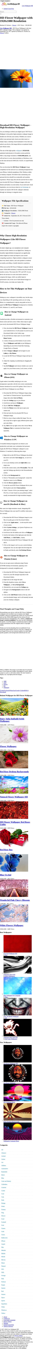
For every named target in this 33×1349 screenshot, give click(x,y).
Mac (2, 1247)
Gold (2, 1231)
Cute (2, 1197)
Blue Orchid (5, 875)
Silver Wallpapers (10, 976)
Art (2, 1162)
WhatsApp (12, 690)
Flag (2, 1212)
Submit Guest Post (9, 8)
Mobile (3, 1253)
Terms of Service (8, 1326)
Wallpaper (6, 687)
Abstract (3, 1153)
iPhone (3, 1241)
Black (3, 1175)
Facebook (6, 690)
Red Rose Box (6, 850)
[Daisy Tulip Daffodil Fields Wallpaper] (14, 715)
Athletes (3, 1165)
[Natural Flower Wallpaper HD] (14, 793)
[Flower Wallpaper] (14, 742)
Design (3, 1203)
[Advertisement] (16, 51)
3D (6, 1018)
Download (3, 692)
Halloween (4, 1238)
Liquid (3, 1244)
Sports (3, 1300)
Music (3, 1263)
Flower (14, 25)
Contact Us (7, 1318)
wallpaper (18, 150)
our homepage (24, 187)
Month (3, 1256)
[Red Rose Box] (14, 846)
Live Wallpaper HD (27, 5)
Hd (4, 686)
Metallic (3, 1250)
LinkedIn (22, 690)
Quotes (3, 1288)
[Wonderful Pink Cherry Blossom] (14, 896)
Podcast (3, 1282)
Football (3, 1222)
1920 (5, 683)
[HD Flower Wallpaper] (16, 78)
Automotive (4, 1168)
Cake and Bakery (6, 1181)
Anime (3, 1159)
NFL (2, 1269)
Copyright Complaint (9, 1320)
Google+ (17, 690)
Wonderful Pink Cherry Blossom (15, 900)
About (5, 1317)
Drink (3, 1206)
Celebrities (4, 1184)
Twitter (2, 690)
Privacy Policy (8, 1321)
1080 (5, 681)
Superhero (4, 1304)
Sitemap (6, 1323)
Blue (6, 997)
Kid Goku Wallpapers (11, 1039)
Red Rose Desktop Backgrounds (14, 771)
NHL (2, 1272)
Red (6, 955)
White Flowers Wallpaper (11, 925)
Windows (4, 1310)
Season (3, 1294)
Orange (3, 1275)
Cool (2, 1194)
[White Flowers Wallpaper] (14, 921)
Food (2, 1219)
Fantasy (3, 1209)
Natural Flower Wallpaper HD (14, 797)
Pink (2, 1278)
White (3, 1307)
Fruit (2, 1225)
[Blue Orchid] (14, 871)
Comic (3, 1190)
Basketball (4, 1172)
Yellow (3, 1313)
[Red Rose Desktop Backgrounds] (14, 768)
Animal (3, 1156)
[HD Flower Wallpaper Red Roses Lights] (14, 818)
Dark (2, 1200)
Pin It (26, 690)
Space (3, 1297)
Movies (3, 1260)
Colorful (3, 1187)
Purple (3, 1285)
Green (3, 1234)
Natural (3, 1266)
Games (3, 1228)
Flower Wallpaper (8, 746)
